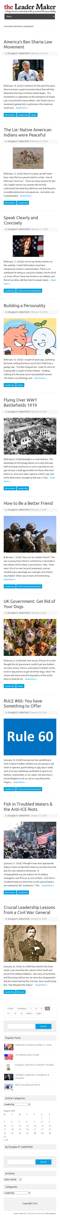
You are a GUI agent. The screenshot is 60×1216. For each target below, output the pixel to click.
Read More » (22, 108)
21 (35, 1129)
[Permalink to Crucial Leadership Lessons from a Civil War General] (32, 963)
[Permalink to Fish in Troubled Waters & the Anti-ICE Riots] (32, 859)
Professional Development (29, 291)
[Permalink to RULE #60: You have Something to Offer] (32, 756)
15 (42, 1126)
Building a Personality (24, 305)
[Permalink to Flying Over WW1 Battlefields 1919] (32, 455)
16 (50, 1126)
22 (42, 1129)
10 (5, 1126)
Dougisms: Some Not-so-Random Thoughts (34, 1065)
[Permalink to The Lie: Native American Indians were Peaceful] (30, 170)
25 (12, 1133)
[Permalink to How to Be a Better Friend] (32, 553)
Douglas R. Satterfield (18, 53)
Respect (20, 992)
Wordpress (51, 1213)
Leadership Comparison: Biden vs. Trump (33, 1045)
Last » (39, 1013)
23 (50, 1129)
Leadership (23, 115)
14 (35, 1126)
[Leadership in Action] (30, 12)
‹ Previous (21, 1008)
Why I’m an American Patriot (27, 1085)
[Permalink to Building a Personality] (32, 356)
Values (33, 115)
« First (10, 1008)
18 (12, 1129)
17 (5, 1129)
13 (21, 1013)
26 (20, 1133)
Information (10, 115)
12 (15, 1013)
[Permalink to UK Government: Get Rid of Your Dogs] (32, 657)
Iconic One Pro (20, 1213)
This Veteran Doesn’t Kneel (27, 1055)
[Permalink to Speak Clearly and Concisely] (30, 258)
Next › (29, 1013)
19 (20, 1129)
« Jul (6, 1140)
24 (5, 1133)
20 (27, 1129)
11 (8, 1013)
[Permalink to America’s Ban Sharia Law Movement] (30, 82)
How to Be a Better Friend (28, 503)
